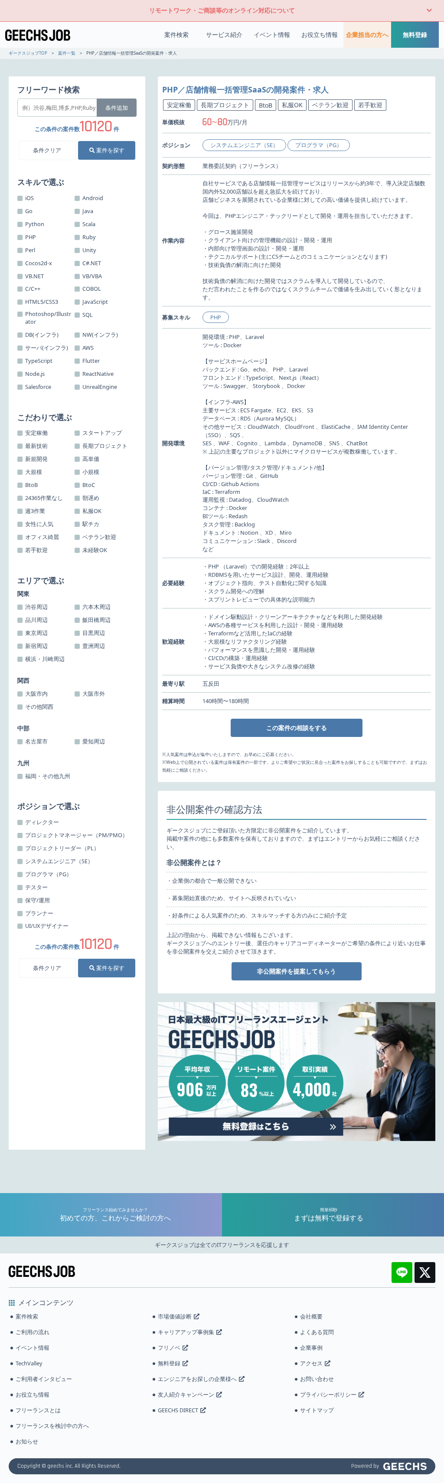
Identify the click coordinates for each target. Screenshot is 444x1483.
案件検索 (176, 34)
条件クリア (47, 150)
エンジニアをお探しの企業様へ (197, 1379)
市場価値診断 (175, 1316)
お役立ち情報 (319, 34)
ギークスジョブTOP (28, 53)
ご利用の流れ (32, 1332)
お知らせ (27, 1441)
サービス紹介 (224, 34)
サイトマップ (317, 1410)
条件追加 (116, 108)
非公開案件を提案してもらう (296, 971)
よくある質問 (317, 1332)
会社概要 (311, 1316)
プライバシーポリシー (328, 1394)
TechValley (29, 1363)
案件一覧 (66, 53)
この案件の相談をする (296, 727)
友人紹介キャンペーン (186, 1394)
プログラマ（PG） (318, 145)
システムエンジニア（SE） (244, 145)
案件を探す (109, 150)
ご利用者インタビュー (44, 1379)
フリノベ (169, 1347)
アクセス (311, 1363)
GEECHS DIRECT (178, 1410)
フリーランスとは (38, 1410)
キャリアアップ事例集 (186, 1332)
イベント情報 (272, 34)
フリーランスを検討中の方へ (52, 1426)
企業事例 (311, 1347)
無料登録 (415, 34)
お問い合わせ (317, 1379)
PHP (215, 317)
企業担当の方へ (367, 34)
